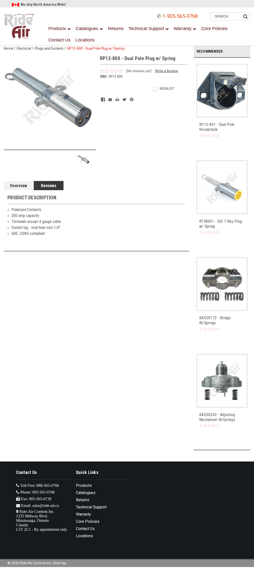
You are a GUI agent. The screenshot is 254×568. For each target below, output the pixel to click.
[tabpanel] (222, 106)
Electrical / (26, 48)
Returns (116, 28)
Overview (18, 185)
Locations (85, 39)
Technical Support (146, 28)
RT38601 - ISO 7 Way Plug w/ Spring (220, 224)
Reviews (48, 185)
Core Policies (214, 28)
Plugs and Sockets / (51, 48)
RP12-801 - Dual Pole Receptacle (216, 127)
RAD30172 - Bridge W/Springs (214, 320)
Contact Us (59, 39)
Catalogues (87, 28)
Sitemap (59, 563)
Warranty (183, 28)
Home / (10, 48)
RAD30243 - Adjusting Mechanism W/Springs (217, 417)
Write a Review (166, 71)
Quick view (222, 113)
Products (57, 28)
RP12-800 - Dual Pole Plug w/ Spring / (97, 48)
